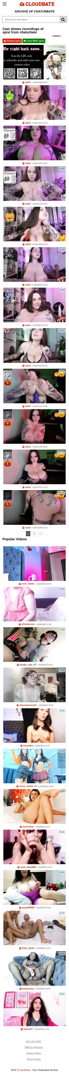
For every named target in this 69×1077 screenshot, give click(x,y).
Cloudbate (24, 1070)
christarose (27, 624)
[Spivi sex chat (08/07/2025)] (34, 305)
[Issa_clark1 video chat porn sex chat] (34, 563)
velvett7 (28, 1029)
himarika (28, 745)
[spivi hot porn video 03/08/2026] (34, 62)
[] (63, 19)
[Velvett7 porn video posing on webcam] (34, 1009)
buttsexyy (28, 988)
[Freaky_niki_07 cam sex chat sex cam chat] (34, 644)
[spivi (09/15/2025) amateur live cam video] (34, 264)
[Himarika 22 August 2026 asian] (34, 725)
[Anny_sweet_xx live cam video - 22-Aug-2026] (34, 766)
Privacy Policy (33, 1053)
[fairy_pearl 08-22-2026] (34, 928)
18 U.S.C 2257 (34, 1041)
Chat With (35, 40)
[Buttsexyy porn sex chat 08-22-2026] (34, 968)
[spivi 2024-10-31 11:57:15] (34, 467)
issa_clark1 (27, 583)
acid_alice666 (28, 867)
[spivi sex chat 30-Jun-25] (34, 345)
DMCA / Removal (34, 1047)
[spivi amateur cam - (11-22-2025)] (34, 183)
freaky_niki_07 (27, 664)
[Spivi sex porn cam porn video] (34, 224)
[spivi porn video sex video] (34, 143)
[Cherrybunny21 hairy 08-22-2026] (34, 685)
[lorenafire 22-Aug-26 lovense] (34, 806)
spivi (28, 82)
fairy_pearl (27, 948)
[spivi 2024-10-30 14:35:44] (34, 426)
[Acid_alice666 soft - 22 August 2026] (34, 847)
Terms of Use (34, 1059)
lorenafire (27, 826)
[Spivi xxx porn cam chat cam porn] (34, 102)
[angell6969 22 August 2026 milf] (34, 887)
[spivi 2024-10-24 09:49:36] (34, 507)
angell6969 (27, 907)
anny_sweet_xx (28, 786)
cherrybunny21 (28, 705)
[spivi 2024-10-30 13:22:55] (34, 386)
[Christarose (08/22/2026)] (34, 604)
